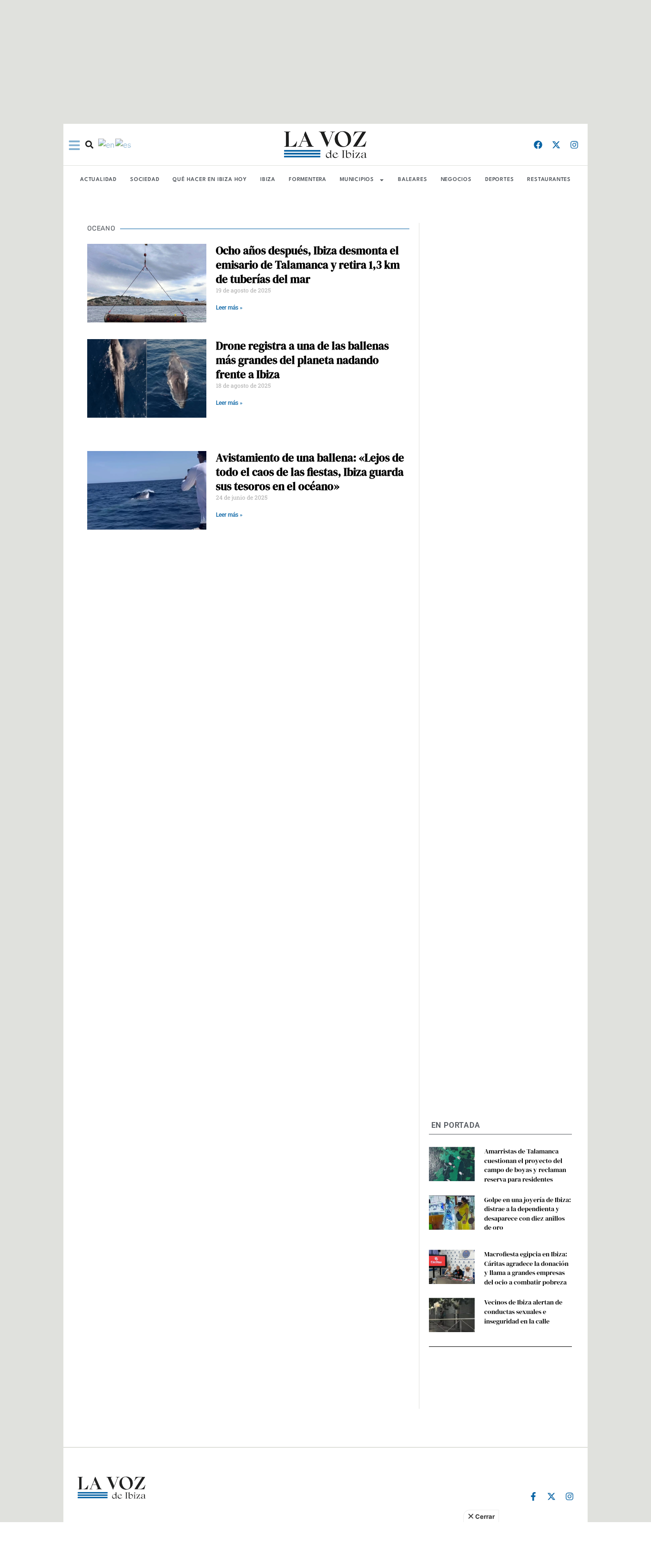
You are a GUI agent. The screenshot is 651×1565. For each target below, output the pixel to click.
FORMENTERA (307, 179)
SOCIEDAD (144, 179)
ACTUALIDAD (98, 179)
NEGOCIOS (456, 179)
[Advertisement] (325, 1543)
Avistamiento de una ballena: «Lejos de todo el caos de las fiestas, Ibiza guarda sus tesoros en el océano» (310, 472)
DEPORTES (499, 179)
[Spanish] (123, 144)
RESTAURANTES (549, 179)
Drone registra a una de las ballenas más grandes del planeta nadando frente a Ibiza (302, 360)
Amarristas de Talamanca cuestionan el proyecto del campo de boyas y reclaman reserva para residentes (525, 1165)
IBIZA (267, 179)
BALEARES (412, 179)
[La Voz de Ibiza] (325, 144)
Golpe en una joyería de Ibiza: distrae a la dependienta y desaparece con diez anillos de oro (527, 1214)
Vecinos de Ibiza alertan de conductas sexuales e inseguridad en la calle (523, 1311)
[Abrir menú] (74, 145)
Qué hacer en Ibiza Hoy (210, 179)
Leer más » (229, 307)
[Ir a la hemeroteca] (89, 144)
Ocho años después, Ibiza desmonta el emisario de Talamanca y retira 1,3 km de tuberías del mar (308, 265)
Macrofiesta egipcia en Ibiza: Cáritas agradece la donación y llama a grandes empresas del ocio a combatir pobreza (526, 1268)
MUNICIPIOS (357, 179)
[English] (106, 144)
